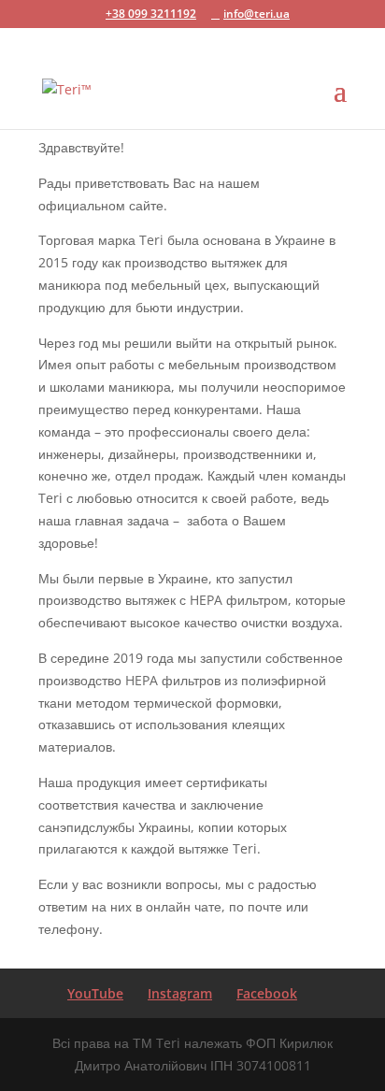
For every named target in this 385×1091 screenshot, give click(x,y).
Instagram (180, 993)
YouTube (95, 993)
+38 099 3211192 (151, 14)
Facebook (266, 993)
